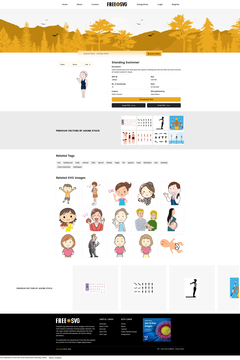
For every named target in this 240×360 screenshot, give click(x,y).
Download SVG (146, 99)
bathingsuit (78, 167)
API (158, 349)
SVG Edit (102, 329)
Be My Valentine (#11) (118, 255)
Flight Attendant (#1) (144, 203)
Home (65, 4)
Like (87, 64)
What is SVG (103, 326)
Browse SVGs (154, 54)
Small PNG (164, 105)
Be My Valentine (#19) (144, 255)
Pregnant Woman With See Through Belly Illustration (172, 228)
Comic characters (64, 167)
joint (156, 163)
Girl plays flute (89, 203)
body (77, 163)
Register (175, 4)
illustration (147, 163)
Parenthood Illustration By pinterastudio (146, 228)
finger (117, 163)
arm (59, 163)
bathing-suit (68, 163)
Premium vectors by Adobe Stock (78, 130)
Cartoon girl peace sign (118, 229)
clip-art (101, 163)
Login (160, 4)
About (79, 4)
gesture (131, 163)
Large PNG (128, 105)
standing (164, 163)
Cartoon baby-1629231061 (171, 255)
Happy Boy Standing (65, 203)
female (109, 163)
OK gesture (114, 203)
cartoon (85, 163)
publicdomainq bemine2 (66, 255)
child (93, 163)
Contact (95, 4)
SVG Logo (103, 334)
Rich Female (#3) (90, 229)
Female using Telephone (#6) (172, 202)
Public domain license (129, 332)
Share (62, 64)
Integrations (142, 4)
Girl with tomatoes (64, 229)
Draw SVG (103, 332)
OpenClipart (155, 94)
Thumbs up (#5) (89, 255)
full (124, 163)
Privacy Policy (179, 349)
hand (139, 163)
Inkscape (102, 324)
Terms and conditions (167, 349)
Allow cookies (55, 358)
